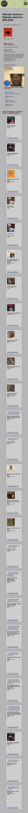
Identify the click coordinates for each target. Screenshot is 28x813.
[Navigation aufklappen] (25, 5)
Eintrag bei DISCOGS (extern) (11, 47)
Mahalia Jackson (9, 92)
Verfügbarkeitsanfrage (9, 65)
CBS (5, 37)
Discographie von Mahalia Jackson (12, 24)
